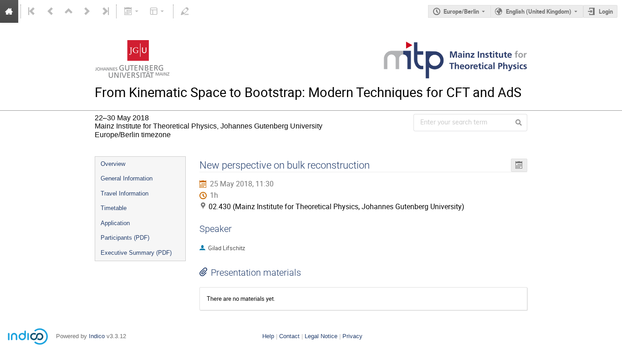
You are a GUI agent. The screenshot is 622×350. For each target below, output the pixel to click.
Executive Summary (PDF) (136, 252)
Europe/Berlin (461, 11)
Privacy (352, 336)
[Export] (132, 11)
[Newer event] (87, 11)
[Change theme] (158, 11)
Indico (97, 336)
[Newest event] (105, 11)
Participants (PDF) (125, 237)
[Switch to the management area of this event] (185, 11)
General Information (127, 178)
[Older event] (50, 11)
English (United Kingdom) (538, 11)
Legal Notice (321, 336)
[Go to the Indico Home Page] (9, 11)
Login (606, 11)
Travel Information (124, 193)
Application (115, 223)
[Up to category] (69, 11)
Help (268, 336)
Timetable (114, 208)
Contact (289, 336)
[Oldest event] (32, 11)
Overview (113, 163)
